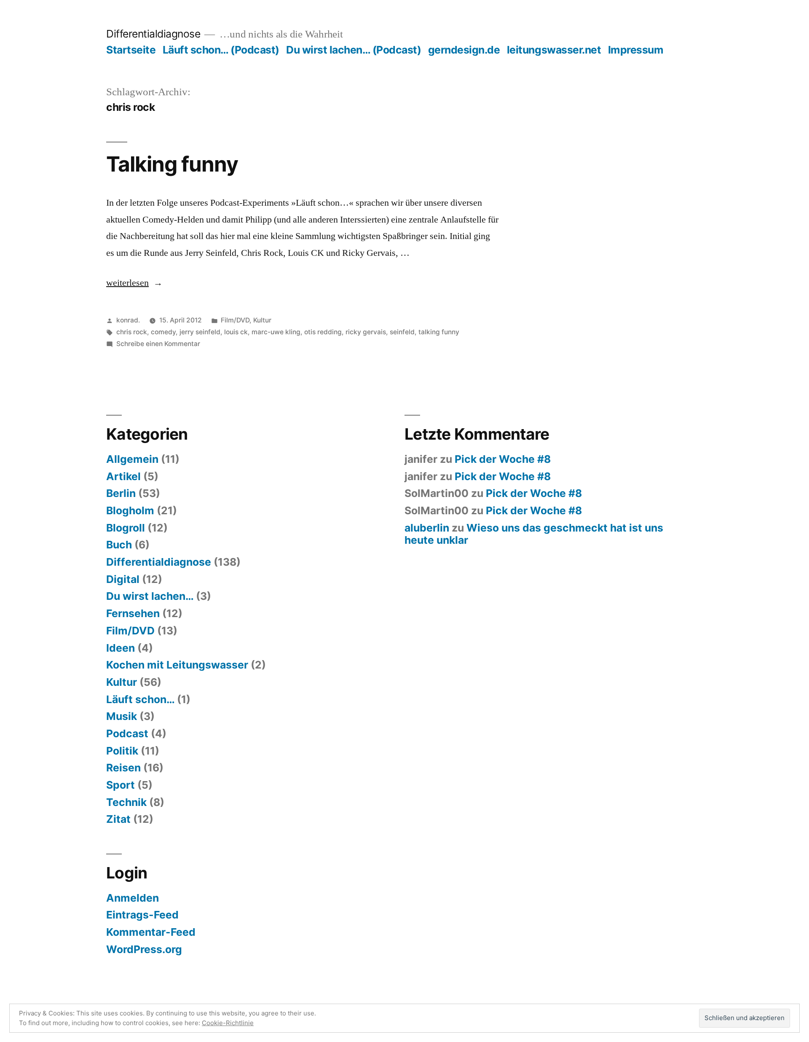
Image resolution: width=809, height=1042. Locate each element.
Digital (122, 579)
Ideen (120, 648)
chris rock (131, 332)
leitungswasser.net (554, 49)
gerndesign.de (464, 49)
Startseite (130, 49)
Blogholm (130, 510)
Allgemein (132, 459)
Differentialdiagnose (153, 33)
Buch (119, 544)
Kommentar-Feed (151, 932)
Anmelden (132, 898)
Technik (126, 802)
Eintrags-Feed (142, 914)
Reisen (123, 767)
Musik (121, 716)
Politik (122, 750)
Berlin (121, 493)
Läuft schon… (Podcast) (221, 49)
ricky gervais (366, 332)
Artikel (123, 476)
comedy (163, 332)
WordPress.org (144, 949)
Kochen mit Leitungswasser (177, 664)
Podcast (127, 733)
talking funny (438, 332)
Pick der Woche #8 (503, 459)
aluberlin (426, 527)
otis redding (323, 332)
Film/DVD (235, 320)
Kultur (262, 320)
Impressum (636, 49)
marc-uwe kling (276, 332)
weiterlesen (127, 283)
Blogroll (125, 527)
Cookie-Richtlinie (228, 1023)
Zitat (118, 819)
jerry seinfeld (199, 332)
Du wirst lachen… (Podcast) (353, 49)
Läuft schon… (140, 699)
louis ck (236, 332)
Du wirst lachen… (149, 596)
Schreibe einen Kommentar (158, 344)
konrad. (128, 320)
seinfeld (402, 332)
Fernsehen (133, 613)
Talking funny (172, 164)
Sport (120, 785)
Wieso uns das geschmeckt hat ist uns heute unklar (533, 534)
